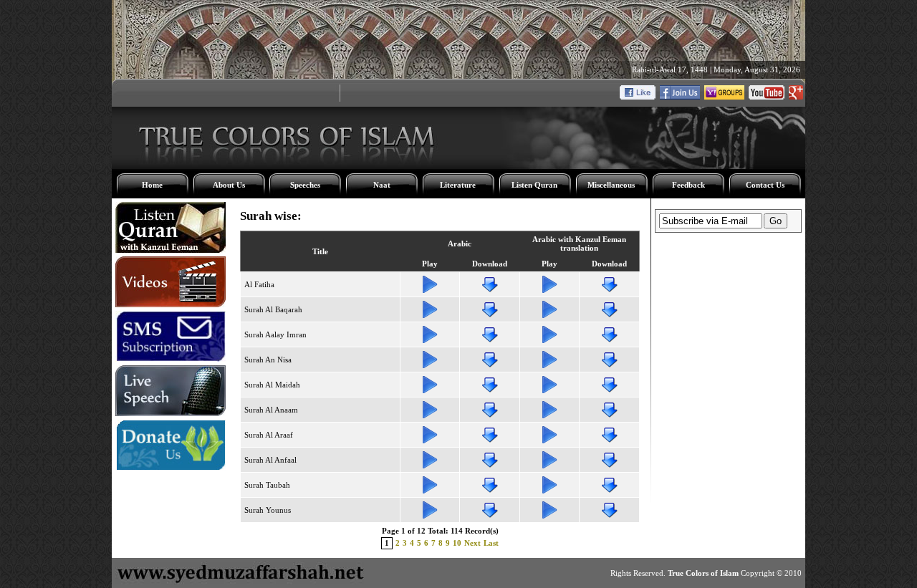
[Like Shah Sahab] (680, 96)
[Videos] (170, 304)
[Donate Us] (170, 467)
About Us (229, 184)
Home (152, 184)
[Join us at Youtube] (766, 96)
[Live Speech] (170, 413)
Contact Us (765, 184)
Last (491, 543)
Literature (458, 184)
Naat (381, 184)
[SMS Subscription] (170, 359)
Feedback (688, 184)
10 (457, 543)
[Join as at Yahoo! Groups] (724, 96)
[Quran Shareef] (170, 250)
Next (472, 543)
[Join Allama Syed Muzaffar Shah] (796, 96)
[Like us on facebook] (638, 96)
